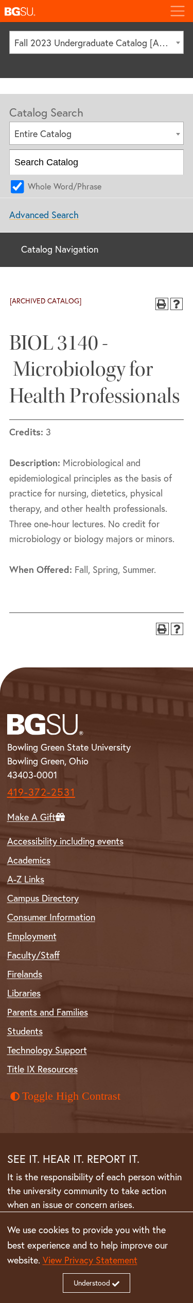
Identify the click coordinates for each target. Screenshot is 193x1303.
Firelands (24, 974)
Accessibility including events (65, 841)
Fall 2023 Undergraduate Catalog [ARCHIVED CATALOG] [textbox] (98, 43)
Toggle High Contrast (71, 1096)
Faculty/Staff (33, 955)
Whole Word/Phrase (64, 186)
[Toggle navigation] (177, 11)
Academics (28, 860)
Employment (32, 936)
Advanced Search (44, 215)
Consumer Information (51, 917)
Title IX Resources (42, 1069)
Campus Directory (43, 898)
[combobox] (96, 42)
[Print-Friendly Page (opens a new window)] (161, 304)
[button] (81, 11)
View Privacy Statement (90, 1260)
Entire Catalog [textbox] (43, 134)
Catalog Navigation (59, 249)
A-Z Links (25, 879)
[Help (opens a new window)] (176, 304)
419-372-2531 (41, 791)
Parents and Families (47, 1012)
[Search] (172, 162)
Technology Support (47, 1050)
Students (25, 1031)
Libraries (24, 993)
